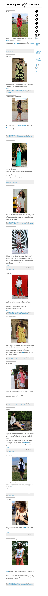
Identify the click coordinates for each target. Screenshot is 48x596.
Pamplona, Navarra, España (11, 92)
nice (21, 136)
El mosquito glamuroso (20, 90)
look (23, 91)
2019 (36, 39)
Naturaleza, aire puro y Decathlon (38, 60)
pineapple (28, 91)
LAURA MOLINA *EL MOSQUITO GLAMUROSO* (38, 72)
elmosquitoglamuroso (13, 494)
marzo (37, 63)
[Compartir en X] (29, 90)
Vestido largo (37, 59)
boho (8, 136)
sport (27, 584)
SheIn (25, 527)
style (25, 358)
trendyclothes (31, 584)
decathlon (15, 584)
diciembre (37, 42)
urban (30, 223)
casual (13, 584)
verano (12, 51)
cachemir (10, 136)
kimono (22, 404)
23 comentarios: (24, 222)
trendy (10, 51)
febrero (37, 64)
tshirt (28, 494)
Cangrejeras (37, 57)
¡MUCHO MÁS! (7, 48)
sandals (24, 358)
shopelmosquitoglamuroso (25, 136)
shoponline (29, 136)
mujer (20, 136)
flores (19, 404)
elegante (18, 91)
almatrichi (9, 91)
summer (7, 51)
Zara (31, 223)
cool (11, 313)
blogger (12, 91)
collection (15, 91)
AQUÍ (6, 127)
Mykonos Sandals (32, 43)
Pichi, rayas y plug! (38, 58)
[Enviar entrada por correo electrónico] (26, 90)
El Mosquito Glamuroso (26, 442)
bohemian (12, 404)
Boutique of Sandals (16, 43)
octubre (37, 44)
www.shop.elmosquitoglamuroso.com (22, 125)
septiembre (37, 45)
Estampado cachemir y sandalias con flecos (38, 51)
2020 (36, 38)
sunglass (10, 182)
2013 (36, 68)
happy (21, 584)
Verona (23, 352)
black (10, 91)
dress (16, 91)
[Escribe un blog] (28, 90)
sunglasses (28, 223)
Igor (27, 435)
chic (13, 91)
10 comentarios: (24, 312)
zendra (32, 223)
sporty (28, 584)
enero (37, 65)
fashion (19, 91)
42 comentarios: (24, 403)
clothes (11, 358)
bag (8, 223)
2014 (36, 67)
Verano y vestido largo (38, 52)
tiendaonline (14, 182)
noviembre (37, 43)
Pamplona (25, 584)
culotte (15, 223)
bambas (10, 223)
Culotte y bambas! (38, 53)
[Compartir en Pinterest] (30, 90)
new (20, 313)
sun (8, 182)
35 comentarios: (24, 90)
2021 (36, 37)
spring (23, 313)
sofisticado (31, 91)
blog (8, 313)
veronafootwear (28, 358)
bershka (11, 223)
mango (17, 313)
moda (24, 91)
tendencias (9, 51)
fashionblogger (21, 91)
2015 (36, 66)
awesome (9, 584)
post (22, 313)
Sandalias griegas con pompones (38, 49)
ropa (22, 136)
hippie (20, 404)
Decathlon (7, 577)
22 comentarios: (24, 135)
